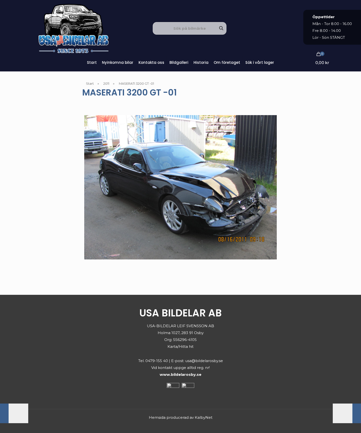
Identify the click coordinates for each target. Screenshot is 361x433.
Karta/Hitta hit (180, 346)
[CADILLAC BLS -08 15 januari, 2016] (14, 413)
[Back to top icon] (337, 423)
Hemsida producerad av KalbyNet (180, 417)
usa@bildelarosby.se (204, 360)
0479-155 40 (156, 360)
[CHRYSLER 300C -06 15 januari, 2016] (347, 413)
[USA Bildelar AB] (74, 28)
